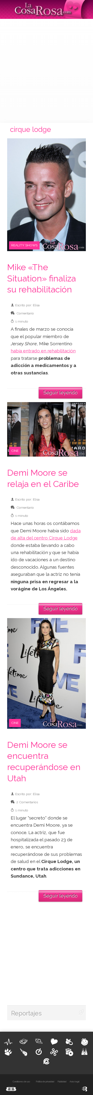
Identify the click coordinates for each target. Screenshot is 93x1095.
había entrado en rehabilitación (43, 350)
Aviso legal (74, 1081)
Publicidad (61, 1081)
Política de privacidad (45, 1081)
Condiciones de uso (21, 1081)
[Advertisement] (46, 70)
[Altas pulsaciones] (8, 1042)
